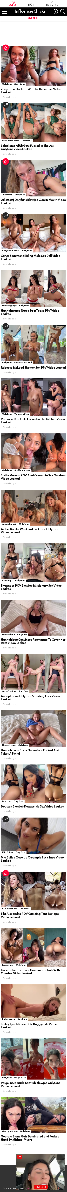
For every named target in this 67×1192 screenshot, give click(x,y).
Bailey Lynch (8, 1019)
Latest (13, 5)
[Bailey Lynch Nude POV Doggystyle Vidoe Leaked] (33, 1002)
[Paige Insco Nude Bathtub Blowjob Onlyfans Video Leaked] (33, 1059)
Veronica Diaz (21, 414)
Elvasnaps (7, 580)
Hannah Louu (9, 745)
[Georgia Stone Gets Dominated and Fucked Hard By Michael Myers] (33, 1115)
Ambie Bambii (9, 524)
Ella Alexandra (9, 909)
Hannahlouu (8, 635)
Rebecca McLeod (23, 363)
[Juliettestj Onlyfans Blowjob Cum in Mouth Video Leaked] (33, 178)
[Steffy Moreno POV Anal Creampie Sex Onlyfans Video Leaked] (33, 452)
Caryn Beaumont (11, 251)
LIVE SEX (32, 18)
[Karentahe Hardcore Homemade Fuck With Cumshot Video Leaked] (33, 947)
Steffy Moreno (22, 470)
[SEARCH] (62, 12)
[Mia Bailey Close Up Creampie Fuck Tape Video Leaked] (33, 836)
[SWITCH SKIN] (56, 12)
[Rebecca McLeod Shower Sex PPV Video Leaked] (33, 344)
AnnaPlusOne (9, 691)
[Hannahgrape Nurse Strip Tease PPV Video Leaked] (33, 288)
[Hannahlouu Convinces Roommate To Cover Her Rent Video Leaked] (33, 618)
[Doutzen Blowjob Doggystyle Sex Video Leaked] (33, 783)
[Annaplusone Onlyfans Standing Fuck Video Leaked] (33, 673)
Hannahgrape (9, 306)
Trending (51, 5)
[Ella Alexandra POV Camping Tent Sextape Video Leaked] (33, 891)
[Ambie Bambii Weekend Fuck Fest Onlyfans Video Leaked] (33, 508)
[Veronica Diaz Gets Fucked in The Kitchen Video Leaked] (33, 397)
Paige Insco (20, 1078)
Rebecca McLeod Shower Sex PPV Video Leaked (33, 367)
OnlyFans (7, 84)
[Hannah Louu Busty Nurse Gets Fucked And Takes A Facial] (33, 728)
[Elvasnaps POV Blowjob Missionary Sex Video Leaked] (33, 562)
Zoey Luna (19, 84)
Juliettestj (7, 195)
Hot (31, 5)
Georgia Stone (9, 1131)
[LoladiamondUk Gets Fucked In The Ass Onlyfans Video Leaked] (33, 122)
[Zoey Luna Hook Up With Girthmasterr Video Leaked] (33, 66)
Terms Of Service (11, 1188)
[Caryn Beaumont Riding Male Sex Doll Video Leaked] (33, 233)
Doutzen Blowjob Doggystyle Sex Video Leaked (32, 806)
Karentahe (7, 965)
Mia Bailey (7, 852)
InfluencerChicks (30, 12)
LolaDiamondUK (10, 141)
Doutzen (6, 801)
